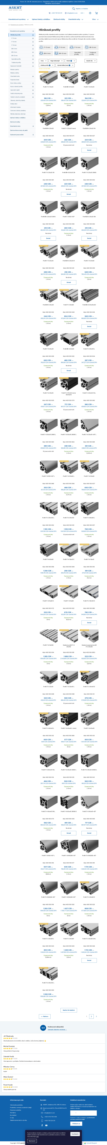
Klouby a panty (14, 69)
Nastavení (32, 1141)
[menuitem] (19, 19)
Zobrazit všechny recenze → (57, 1029)
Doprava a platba (15, 1110)
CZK (82, 13)
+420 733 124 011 (56, 13)
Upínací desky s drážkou (17, 118)
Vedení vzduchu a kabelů (17, 97)
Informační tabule (15, 107)
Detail (89, 150)
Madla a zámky (14, 73)
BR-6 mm (14, 49)
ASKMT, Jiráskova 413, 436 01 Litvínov (54, 1105)
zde (37, 1136)
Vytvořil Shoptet (92, 1143)
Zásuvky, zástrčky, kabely (17, 100)
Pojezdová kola (14, 80)
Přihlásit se (76, 1124)
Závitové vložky (15, 122)
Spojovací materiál (15, 66)
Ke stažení (13, 1115)
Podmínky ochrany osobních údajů (20, 1107)
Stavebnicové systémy (17, 31)
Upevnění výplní (15, 90)
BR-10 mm (15, 55)
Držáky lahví (13, 104)
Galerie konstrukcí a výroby (18, 1120)
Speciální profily (16, 59)
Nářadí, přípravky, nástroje (17, 114)
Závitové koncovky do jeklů (18, 130)
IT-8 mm (14, 45)
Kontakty (13, 1113)
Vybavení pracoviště (16, 135)
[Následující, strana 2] (91, 1016)
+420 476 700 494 (50, 1117)
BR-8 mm (14, 52)
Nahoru (45, 1016)
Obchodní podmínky (16, 1105)
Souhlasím (75, 1134)
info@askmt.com (72, 13)
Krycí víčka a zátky (15, 83)
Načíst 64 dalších (69, 1010)
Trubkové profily (16, 62)
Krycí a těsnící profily (16, 86)
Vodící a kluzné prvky (16, 93)
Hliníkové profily (15, 35)
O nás (12, 1118)
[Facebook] (42, 1125)
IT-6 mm (14, 42)
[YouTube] (46, 1125)
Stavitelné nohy (15, 76)
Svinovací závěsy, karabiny (18, 110)
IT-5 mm (14, 38)
